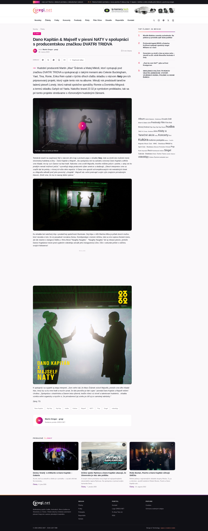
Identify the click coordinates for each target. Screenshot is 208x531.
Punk (139, 150)
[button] (82, 126)
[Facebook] (163, 20)
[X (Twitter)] (168, 20)
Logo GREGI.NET (118, 509)
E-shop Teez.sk (117, 512)
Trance (164, 153)
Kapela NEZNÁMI (167, 2)
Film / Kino (97, 20)
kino (156, 131)
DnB (169, 119)
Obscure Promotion (159, 147)
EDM (149, 122)
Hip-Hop (58, 408)
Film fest (168, 122)
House (163, 127)
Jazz (140, 131)
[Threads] (173, 20)
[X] (48, 60)
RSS (113, 515)
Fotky (56, 20)
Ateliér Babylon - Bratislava (153, 119)
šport (167, 157)
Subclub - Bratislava (145, 153)
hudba (67, 408)
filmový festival (144, 127)
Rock (150, 150)
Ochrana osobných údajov (155, 509)
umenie (168, 153)
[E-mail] (64, 60)
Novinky (38, 20)
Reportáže (119, 20)
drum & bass (142, 122)
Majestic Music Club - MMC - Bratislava (151, 143)
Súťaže (80, 519)
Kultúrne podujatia (156, 140)
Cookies (148, 505)
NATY (91, 408)
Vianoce (173, 153)
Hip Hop (49, 408)
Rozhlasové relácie (158, 150)
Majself (83, 408)
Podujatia (81, 512)
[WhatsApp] (53, 60)
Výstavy (151, 157)
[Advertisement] (82, 267)
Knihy (156, 135)
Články (48, 20)
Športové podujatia (159, 157)
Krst (170, 135)
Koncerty (66, 20)
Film (163, 122)
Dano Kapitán (38, 408)
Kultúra (75, 408)
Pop (98, 408)
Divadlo (109, 20)
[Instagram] (159, 20)
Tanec (154, 153)
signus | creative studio (168, 528)
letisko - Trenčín (169, 140)
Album (141, 119)
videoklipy (115, 408)
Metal (168, 144)
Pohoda (168, 147)
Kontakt (131, 20)
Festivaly (77, 20)
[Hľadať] (154, 20)
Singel (106, 408)
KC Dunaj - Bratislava (147, 131)
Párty (87, 20)
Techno (159, 153)
